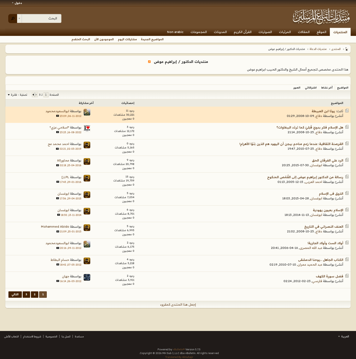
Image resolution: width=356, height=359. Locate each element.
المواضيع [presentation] (342, 87)
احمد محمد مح (58, 144)
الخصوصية (51, 336)
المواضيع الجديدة (152, 39)
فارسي (317, 281)
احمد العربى (313, 182)
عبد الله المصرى (311, 248)
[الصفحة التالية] (33, 94)
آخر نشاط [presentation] (327, 87)
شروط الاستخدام (32, 336)
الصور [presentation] (296, 87)
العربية (344, 336)
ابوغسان (316, 165)
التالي (15, 294)
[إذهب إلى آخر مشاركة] (57, 116)
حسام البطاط (60, 260)
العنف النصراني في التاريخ (323, 226)
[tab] (343, 88)
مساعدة (79, 336)
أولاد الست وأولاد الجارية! (325, 243)
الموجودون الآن (104, 39)
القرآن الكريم (243, 32)
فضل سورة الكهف (329, 276)
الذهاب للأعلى (11, 336)
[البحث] (12, 18)
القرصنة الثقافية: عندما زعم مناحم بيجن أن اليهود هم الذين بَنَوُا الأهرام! (291, 144)
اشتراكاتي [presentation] (311, 87)
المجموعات (199, 32)
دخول (18, 3)
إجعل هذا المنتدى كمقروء (178, 304)
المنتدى (336, 49)
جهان (65, 276)
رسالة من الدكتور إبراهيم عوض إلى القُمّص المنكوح (305, 177)
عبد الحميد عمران (310, 264)
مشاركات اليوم (127, 39)
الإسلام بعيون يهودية (328, 210)
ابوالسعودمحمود (57, 111)
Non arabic (175, 32)
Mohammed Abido (55, 226)
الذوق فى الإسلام (331, 193)
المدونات (220, 32)
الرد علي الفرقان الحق (327, 160)
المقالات (304, 32)
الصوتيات (265, 32)
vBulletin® (179, 349)
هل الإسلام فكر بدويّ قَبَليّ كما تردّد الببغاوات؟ (309, 127)
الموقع (321, 32)
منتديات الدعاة (318, 49)
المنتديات (340, 32)
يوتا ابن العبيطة (323, 111)
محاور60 (63, 160)
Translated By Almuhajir (179, 357)
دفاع (319, 116)
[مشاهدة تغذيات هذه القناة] (149, 61)
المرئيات (285, 32)
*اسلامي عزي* (59, 127)
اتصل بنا (66, 336)
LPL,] (65, 177)
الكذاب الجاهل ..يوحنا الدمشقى (320, 260)
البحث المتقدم (80, 39)
